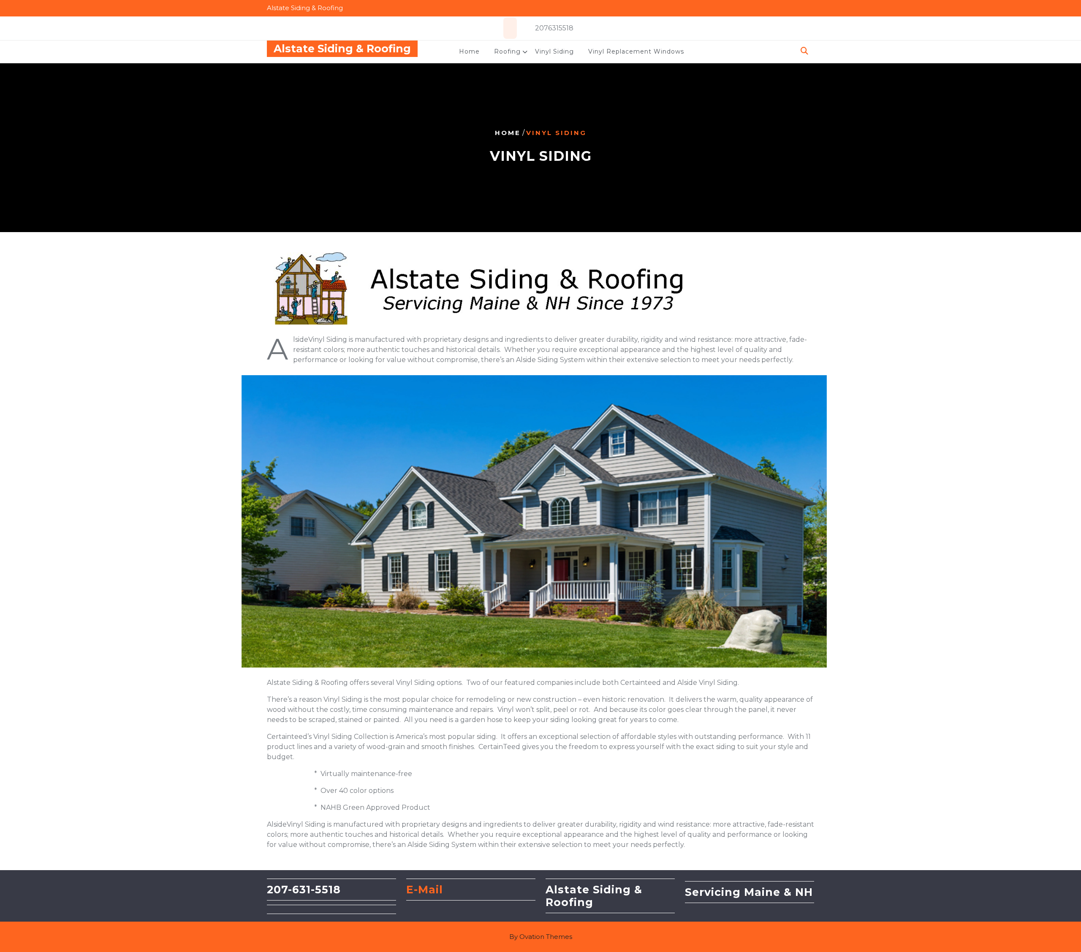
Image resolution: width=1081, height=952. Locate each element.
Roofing (507, 51)
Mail (430, 889)
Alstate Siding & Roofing (342, 48)
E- (412, 889)
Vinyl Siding (554, 51)
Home (469, 51)
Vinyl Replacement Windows (636, 51)
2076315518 (554, 28)
